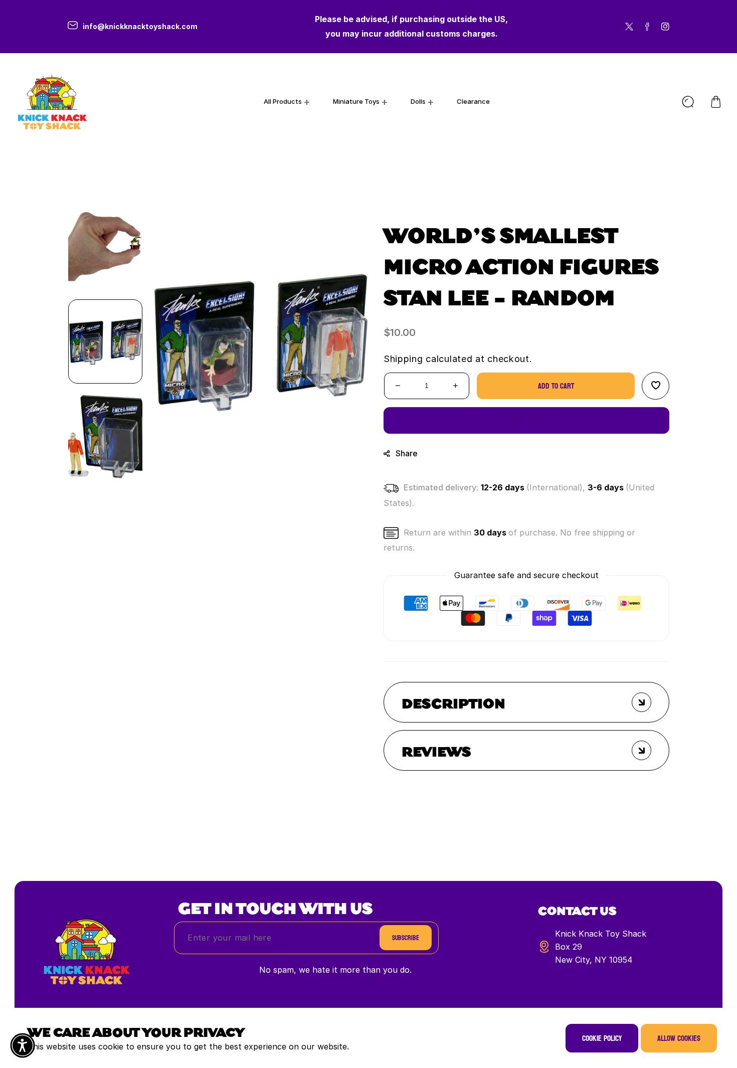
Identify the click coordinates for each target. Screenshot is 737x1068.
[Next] (105, 496)
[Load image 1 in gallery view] (105, 341)
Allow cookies (678, 1038)
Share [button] (407, 453)
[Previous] (105, 186)
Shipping (403, 358)
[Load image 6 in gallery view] (105, 246)
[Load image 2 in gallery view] (105, 437)
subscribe (405, 938)
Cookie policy (602, 1038)
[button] (715, 101)
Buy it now (526, 420)
